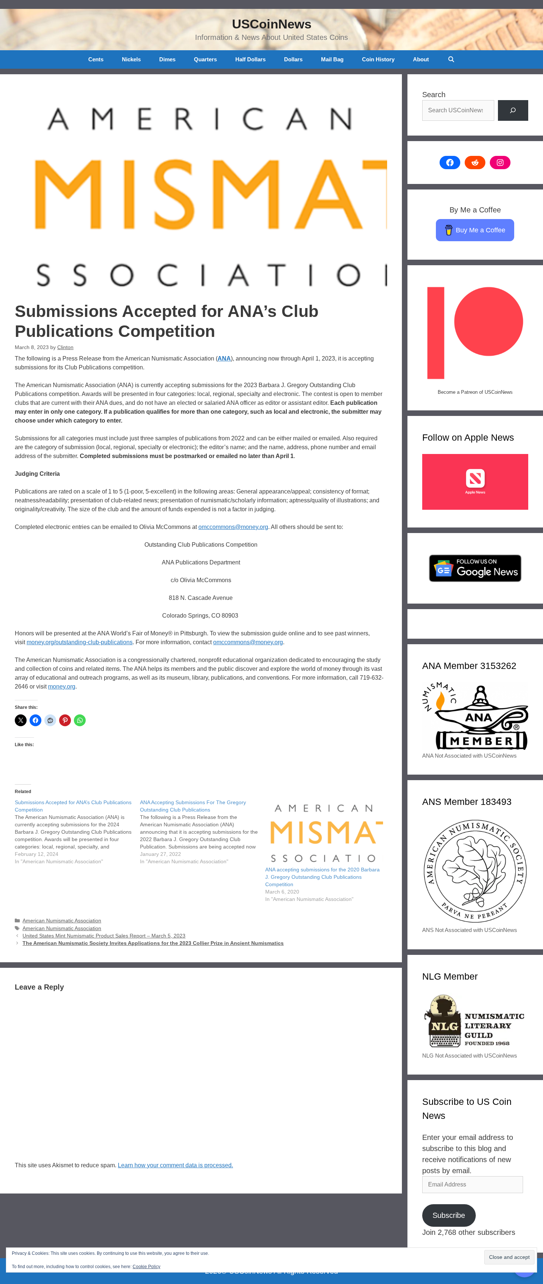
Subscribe (449, 1215)
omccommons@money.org (233, 527)
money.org (61, 686)
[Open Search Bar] (451, 59)
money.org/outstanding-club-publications (80, 642)
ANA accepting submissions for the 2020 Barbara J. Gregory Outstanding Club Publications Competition (322, 877)
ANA (224, 358)
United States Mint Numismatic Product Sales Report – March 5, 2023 (104, 936)
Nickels (131, 59)
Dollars (293, 59)
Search (433, 95)
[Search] (513, 110)
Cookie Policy (146, 1266)
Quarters (205, 59)
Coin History (378, 59)
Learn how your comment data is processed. (175, 1165)
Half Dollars (250, 59)
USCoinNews (271, 24)
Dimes (167, 59)
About (421, 59)
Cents (95, 59)
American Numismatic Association (62, 920)
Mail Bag (332, 59)
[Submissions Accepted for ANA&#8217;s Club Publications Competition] (77, 832)
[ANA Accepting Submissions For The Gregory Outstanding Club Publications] (202, 832)
